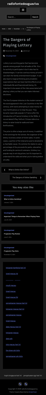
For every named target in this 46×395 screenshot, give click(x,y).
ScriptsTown (33, 392)
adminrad (26, 51)
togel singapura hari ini (13, 375)
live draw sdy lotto (13, 350)
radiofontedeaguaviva (23, 4)
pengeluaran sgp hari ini (32, 375)
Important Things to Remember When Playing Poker (22, 216)
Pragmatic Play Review (12, 234)
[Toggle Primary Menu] (23, 10)
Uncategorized (11, 56)
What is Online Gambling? (12, 199)
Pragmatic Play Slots (11, 251)
